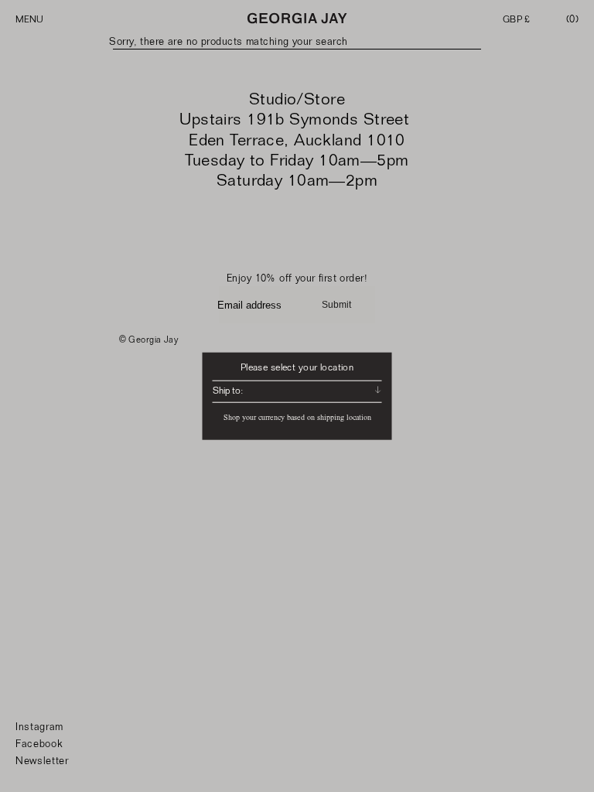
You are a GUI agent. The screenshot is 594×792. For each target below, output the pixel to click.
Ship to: (228, 390)
